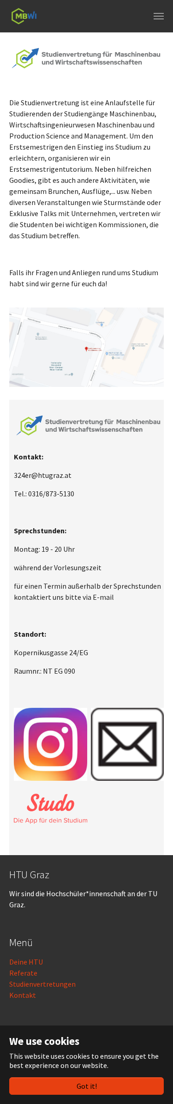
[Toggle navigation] (159, 16)
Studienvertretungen (42, 984)
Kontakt (22, 995)
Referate (23, 972)
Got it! (87, 1086)
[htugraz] (24, 16)
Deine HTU (26, 961)
